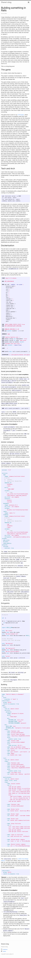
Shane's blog (6, 2)
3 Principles (21, 114)
